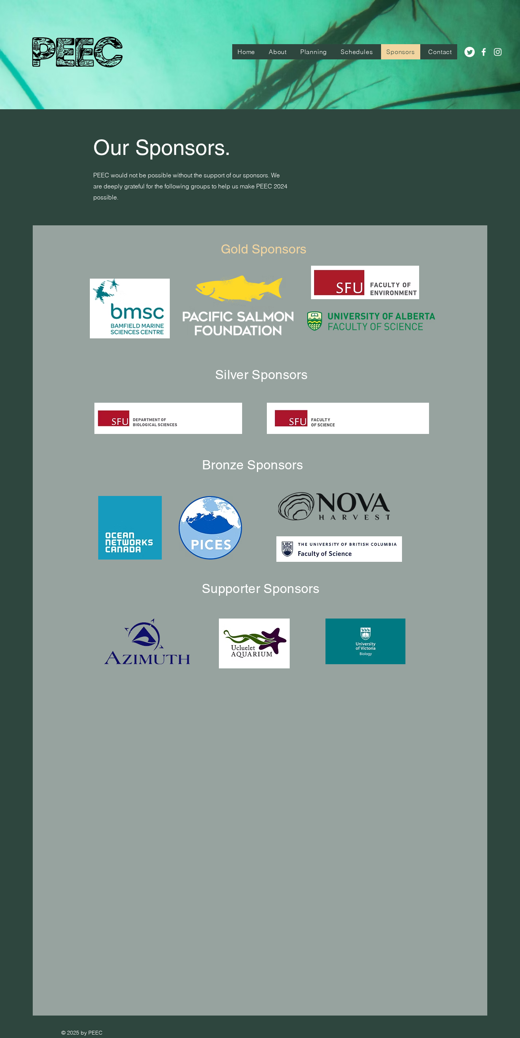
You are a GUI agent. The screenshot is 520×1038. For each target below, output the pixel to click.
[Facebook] (484, 52)
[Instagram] (498, 52)
